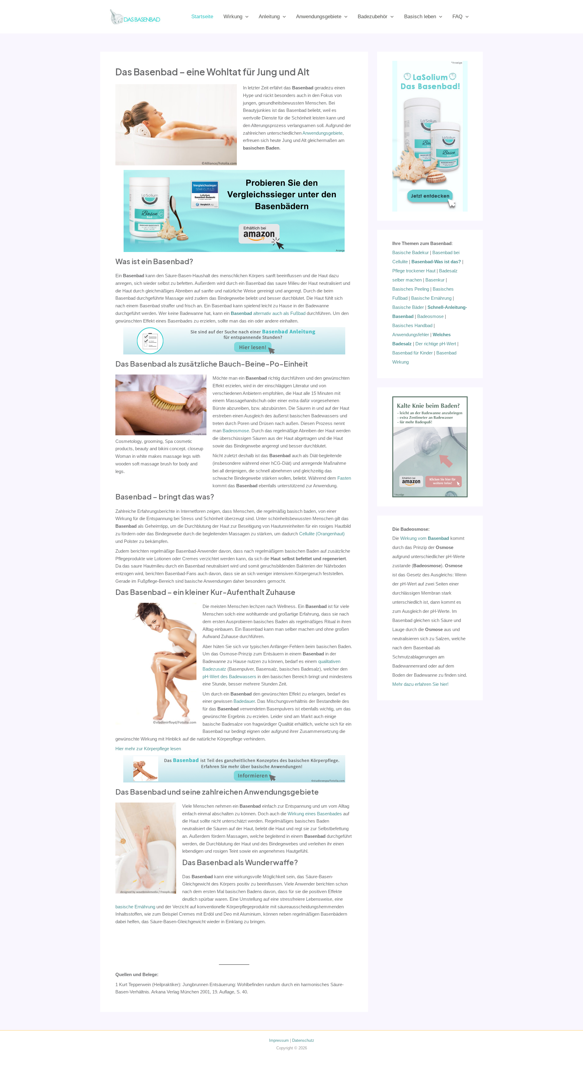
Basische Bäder (408, 307)
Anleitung (269, 16)
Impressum (279, 1040)
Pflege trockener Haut (413, 270)
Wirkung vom (424, 538)
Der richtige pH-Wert (435, 343)
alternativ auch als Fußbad (268, 313)
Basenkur (435, 279)
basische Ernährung (135, 906)
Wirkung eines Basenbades (315, 813)
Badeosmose (430, 316)
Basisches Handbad (412, 325)
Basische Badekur (410, 252)
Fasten (344, 478)
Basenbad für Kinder (412, 352)
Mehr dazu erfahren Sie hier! (420, 684)
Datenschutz (303, 1040)
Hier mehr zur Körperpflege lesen (148, 748)
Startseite (202, 16)
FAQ (457, 16)
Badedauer (244, 701)
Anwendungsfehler (410, 334)
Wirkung (232, 16)
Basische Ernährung (431, 298)
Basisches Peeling (410, 289)
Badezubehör (372, 16)
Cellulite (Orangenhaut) (322, 533)
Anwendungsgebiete (318, 16)
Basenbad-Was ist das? (436, 261)
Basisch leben (420, 16)
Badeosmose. (236, 430)
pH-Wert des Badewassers (229, 676)
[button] (245, 16)
